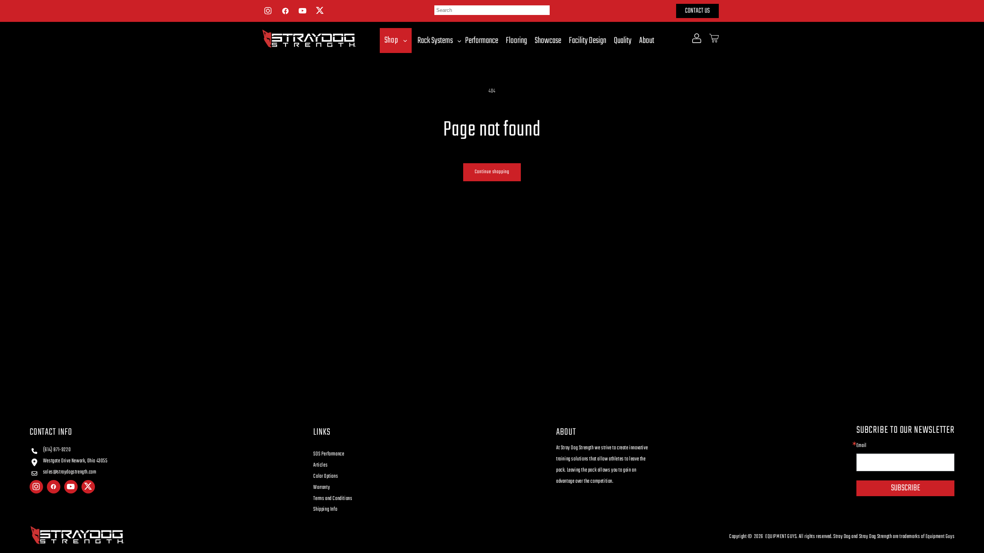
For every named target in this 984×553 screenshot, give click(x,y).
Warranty (321, 487)
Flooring (516, 41)
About (646, 41)
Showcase (548, 41)
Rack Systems (435, 41)
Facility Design (587, 41)
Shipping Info (325, 509)
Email (861, 446)
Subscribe (905, 488)
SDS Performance (328, 454)
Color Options (325, 476)
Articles (320, 465)
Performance (481, 41)
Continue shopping (492, 172)
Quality (623, 41)
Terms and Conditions (332, 498)
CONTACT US (697, 11)
